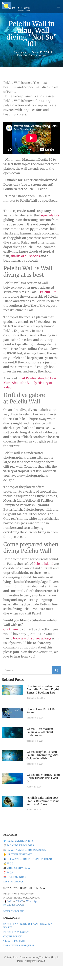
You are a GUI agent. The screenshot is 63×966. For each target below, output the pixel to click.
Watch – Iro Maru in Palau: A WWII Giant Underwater (40, 732)
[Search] (56, 670)
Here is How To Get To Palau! (41, 710)
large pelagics (49, 215)
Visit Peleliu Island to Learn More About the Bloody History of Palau (30, 382)
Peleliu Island (43, 564)
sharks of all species (25, 256)
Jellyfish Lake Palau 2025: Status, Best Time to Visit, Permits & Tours (43, 801)
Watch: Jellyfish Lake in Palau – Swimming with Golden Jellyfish (43, 755)
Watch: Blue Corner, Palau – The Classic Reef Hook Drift (43, 778)
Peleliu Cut (48, 292)
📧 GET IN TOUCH (13, 904)
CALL (10, 901)
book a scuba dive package (32, 638)
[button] (58, 7)
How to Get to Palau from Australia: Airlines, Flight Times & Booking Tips (43, 689)
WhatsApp (32, 901)
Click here (10, 629)
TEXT (19, 901)
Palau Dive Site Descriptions (31, 55)
